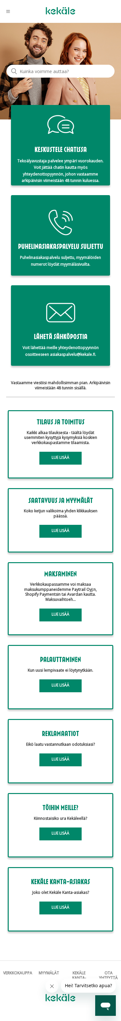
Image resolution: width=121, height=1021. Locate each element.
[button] (8, 11)
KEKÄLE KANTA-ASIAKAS (79, 978)
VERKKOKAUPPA (17, 973)
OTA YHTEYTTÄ (108, 975)
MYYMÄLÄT (49, 973)
